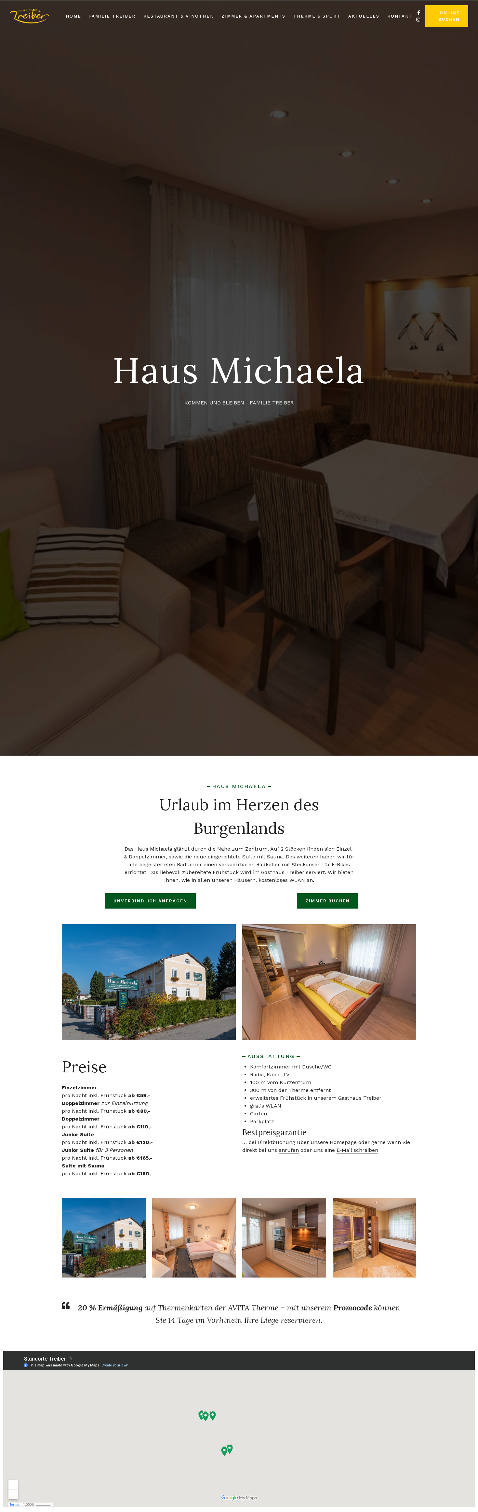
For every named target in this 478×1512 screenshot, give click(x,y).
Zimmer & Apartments (253, 16)
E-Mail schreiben (357, 1150)
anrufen (289, 1150)
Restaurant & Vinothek (178, 16)
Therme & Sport (316, 16)
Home (73, 16)
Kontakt (400, 16)
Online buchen (449, 16)
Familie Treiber (112, 16)
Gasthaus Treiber (282, 872)
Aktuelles (363, 16)
